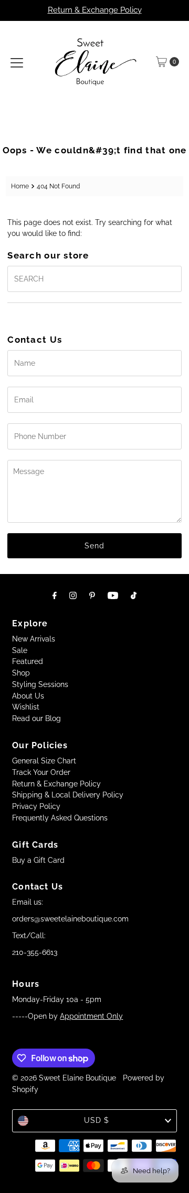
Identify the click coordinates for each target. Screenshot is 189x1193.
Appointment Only (91, 1016)
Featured (27, 661)
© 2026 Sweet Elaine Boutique (64, 1078)
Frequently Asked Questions (60, 818)
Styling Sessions (40, 684)
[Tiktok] (133, 595)
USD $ (96, 1120)
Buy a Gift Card (38, 860)
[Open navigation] (17, 61)
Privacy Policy (36, 806)
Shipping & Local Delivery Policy (67, 795)
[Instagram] (73, 595)
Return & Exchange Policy (95, 10)
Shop (21, 673)
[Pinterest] (92, 595)
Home (20, 186)
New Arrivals (33, 639)
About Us (28, 696)
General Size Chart (44, 761)
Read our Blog (36, 718)
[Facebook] (54, 595)
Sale (19, 650)
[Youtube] (113, 595)
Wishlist (25, 707)
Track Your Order (41, 772)
